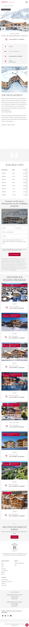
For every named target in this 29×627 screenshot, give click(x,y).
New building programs (8, 5)
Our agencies (4, 570)
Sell (2, 566)
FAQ (16, 565)
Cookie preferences (19, 563)
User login (4, 585)
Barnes (3, 572)
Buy (2, 563)
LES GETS (11, 46)
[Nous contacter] (26, 624)
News (2, 574)
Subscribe (14, 537)
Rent (2, 565)
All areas (3, 568)
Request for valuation (6, 581)
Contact (3, 583)
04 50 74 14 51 (14, 598)
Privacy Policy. (13, 269)
